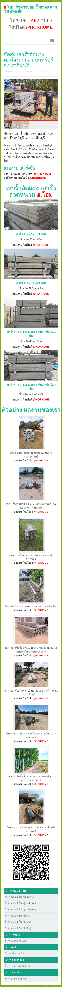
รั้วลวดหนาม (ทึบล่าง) (16, 941)
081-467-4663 (42, 174)
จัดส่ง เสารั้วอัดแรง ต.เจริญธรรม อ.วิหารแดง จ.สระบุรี (31, 735)
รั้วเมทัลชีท (11, 947)
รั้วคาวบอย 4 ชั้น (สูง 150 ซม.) (20, 909)
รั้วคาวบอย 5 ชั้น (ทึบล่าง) (18, 928)
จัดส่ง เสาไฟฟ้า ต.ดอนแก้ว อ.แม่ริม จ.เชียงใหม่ (31, 606)
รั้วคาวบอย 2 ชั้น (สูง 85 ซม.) (20, 896)
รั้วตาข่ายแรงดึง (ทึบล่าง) (18, 966)
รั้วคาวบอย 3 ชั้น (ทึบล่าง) (18, 915)
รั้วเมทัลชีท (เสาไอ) (14, 953)
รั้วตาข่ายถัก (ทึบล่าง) (16, 978)
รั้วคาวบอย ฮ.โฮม (15, 890)
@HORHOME (37, 177)
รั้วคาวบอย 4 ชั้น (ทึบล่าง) (18, 922)
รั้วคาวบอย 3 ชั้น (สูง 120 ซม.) (20, 903)
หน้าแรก (8, 71)
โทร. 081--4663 (31, 20)
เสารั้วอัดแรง (42, 71)
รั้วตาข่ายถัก (12, 972)
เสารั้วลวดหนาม (24, 71)
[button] (31, 862)
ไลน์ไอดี (31, 27)
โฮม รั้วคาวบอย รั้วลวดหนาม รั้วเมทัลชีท (30, 9)
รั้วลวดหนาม (12, 934)
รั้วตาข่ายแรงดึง (14, 959)
